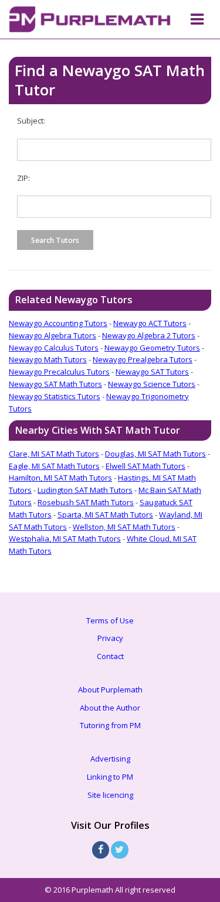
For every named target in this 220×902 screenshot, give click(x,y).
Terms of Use (110, 620)
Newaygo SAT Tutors (152, 371)
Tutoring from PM (110, 725)
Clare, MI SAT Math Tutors (54, 453)
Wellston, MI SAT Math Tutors (124, 527)
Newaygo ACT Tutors (150, 323)
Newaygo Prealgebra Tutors (142, 359)
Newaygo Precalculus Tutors (59, 371)
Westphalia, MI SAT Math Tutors (65, 538)
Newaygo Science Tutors (151, 384)
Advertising (110, 758)
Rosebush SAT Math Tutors (86, 502)
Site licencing (110, 795)
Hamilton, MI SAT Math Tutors (60, 477)
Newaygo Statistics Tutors (54, 396)
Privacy (110, 638)
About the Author (110, 707)
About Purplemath (110, 689)
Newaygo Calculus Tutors (54, 347)
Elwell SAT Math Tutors (145, 466)
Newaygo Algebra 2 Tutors (148, 335)
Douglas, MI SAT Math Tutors (155, 453)
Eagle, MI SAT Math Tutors (54, 466)
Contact (110, 656)
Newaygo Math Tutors (48, 359)
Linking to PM (110, 776)
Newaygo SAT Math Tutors (55, 384)
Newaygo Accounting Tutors (58, 323)
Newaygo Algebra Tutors (52, 335)
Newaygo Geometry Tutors (152, 347)
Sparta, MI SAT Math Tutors (105, 514)
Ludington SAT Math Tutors (85, 490)
